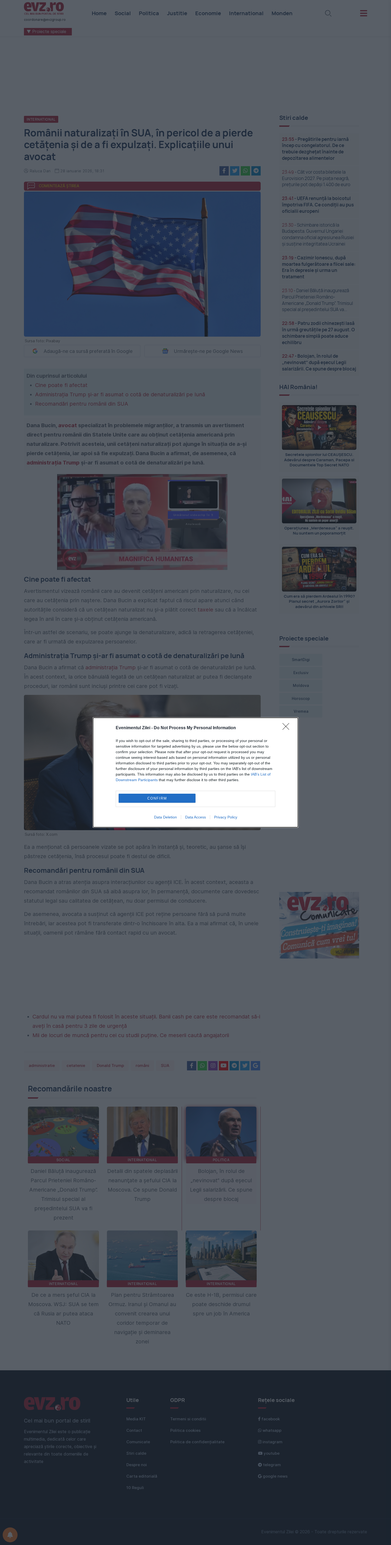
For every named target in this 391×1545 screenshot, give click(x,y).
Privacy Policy (225, 817)
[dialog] (195, 772)
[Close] (287, 728)
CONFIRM (157, 798)
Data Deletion (165, 817)
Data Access (195, 817)
